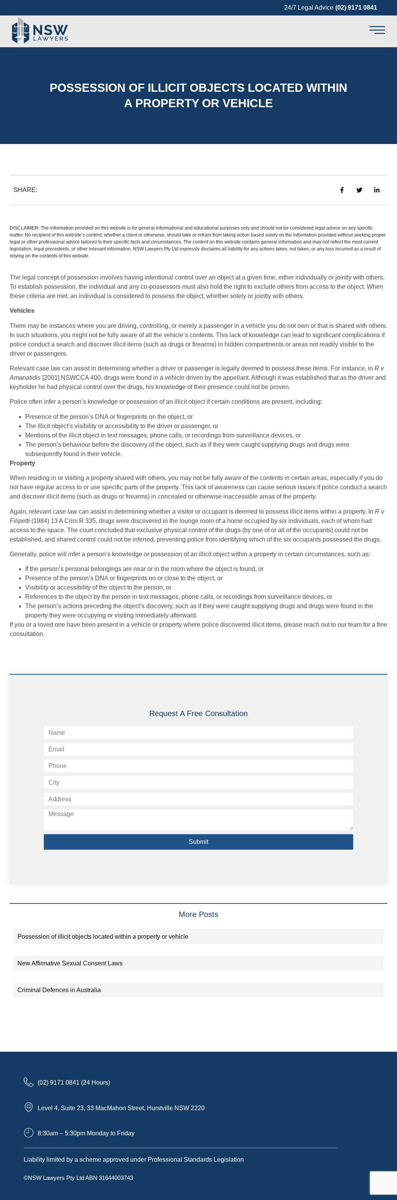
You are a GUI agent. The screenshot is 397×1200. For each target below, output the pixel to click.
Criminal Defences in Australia (59, 990)
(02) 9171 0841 (356, 7)
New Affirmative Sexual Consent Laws (70, 963)
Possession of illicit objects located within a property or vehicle (102, 936)
